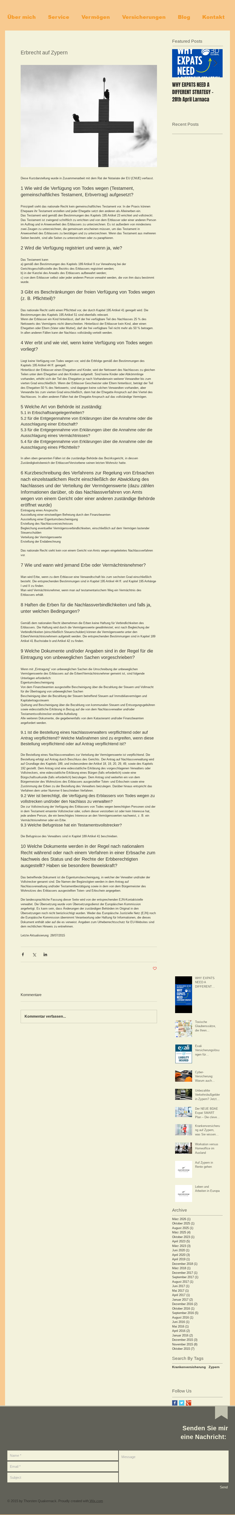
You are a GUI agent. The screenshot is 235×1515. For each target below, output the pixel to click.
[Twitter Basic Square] (181, 1403)
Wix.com (96, 1501)
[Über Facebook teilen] (23, 954)
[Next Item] (215, 63)
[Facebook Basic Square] (174, 1403)
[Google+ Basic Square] (188, 1403)
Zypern (214, 1367)
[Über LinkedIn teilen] (45, 954)
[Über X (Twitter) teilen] (34, 954)
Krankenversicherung (189, 1367)
